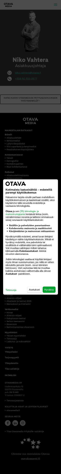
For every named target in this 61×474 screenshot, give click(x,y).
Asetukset (34, 289)
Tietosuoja (11, 290)
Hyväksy (49, 289)
